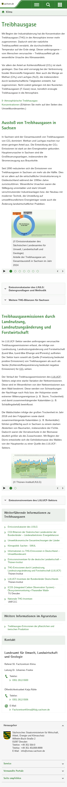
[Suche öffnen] (48, 5)
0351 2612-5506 (20, 699)
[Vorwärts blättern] (62, 271)
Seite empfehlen (12, 778)
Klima (9, 11)
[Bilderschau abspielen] (4, 271)
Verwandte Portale (14, 771)
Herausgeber (10, 725)
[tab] (33, 725)
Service (7, 763)
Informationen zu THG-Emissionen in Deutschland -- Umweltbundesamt (34, 552)
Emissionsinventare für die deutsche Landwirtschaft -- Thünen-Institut (34, 561)
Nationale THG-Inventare (20, 598)
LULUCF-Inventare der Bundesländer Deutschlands (33, 579)
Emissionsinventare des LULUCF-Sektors (33, 500)
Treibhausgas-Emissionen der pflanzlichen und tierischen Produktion (31, 628)
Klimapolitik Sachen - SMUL (22, 545)
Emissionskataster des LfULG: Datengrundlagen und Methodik (27, 289)
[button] (10, 271)
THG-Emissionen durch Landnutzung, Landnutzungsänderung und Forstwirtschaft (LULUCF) (34, 569)
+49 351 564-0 (28, 745)
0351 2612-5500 (20, 680)
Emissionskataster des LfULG (23, 527)
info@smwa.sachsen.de (33, 751)
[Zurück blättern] (57, 271)
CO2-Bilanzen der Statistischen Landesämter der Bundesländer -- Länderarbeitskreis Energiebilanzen (33, 533)
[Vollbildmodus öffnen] (51, 214)
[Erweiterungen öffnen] (59, 5)
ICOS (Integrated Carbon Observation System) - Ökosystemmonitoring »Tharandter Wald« (31, 589)
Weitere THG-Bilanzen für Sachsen (29, 300)
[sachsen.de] (8, 4)
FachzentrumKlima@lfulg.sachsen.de (31, 709)
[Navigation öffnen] (36, 5)
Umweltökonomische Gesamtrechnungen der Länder (34, 540)
